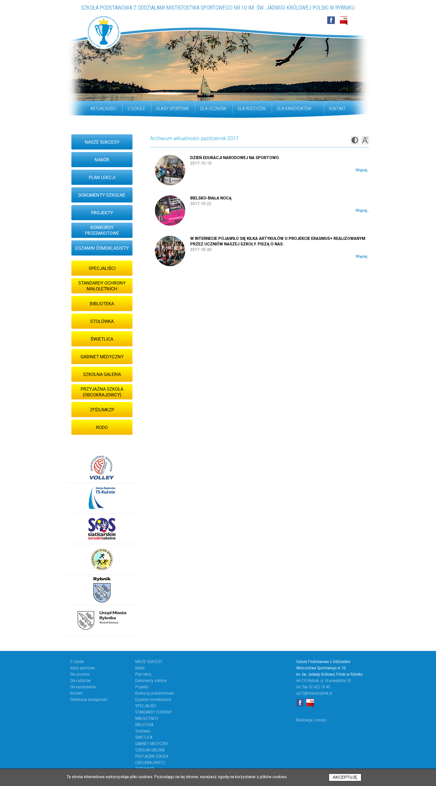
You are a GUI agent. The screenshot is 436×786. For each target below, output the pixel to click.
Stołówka (102, 321)
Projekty (102, 212)
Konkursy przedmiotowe (102, 230)
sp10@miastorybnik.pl (314, 693)
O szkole (136, 108)
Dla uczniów (213, 108)
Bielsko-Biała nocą (211, 198)
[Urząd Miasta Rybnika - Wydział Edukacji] (102, 620)
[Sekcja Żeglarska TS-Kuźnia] (102, 498)
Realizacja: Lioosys (311, 720)
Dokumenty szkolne (101, 195)
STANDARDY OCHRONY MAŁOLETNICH (102, 285)
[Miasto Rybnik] (102, 590)
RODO (102, 427)
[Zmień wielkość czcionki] (365, 140)
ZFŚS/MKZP (102, 409)
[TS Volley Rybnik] (102, 467)
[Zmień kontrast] (354, 140)
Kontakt (337, 108)
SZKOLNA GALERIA (102, 374)
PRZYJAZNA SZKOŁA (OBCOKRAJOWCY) (102, 391)
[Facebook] (331, 20)
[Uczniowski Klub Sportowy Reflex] (102, 559)
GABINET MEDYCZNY (102, 356)
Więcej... (362, 170)
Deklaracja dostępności (89, 699)
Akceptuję (345, 777)
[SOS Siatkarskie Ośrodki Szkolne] (102, 529)
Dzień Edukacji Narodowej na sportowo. (235, 157)
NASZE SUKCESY (102, 142)
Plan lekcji (102, 177)
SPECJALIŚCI (102, 268)
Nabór (102, 159)
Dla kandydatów (294, 108)
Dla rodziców (252, 108)
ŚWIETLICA (102, 339)
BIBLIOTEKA (102, 303)
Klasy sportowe (172, 108)
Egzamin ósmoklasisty (102, 248)
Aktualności (103, 108)
